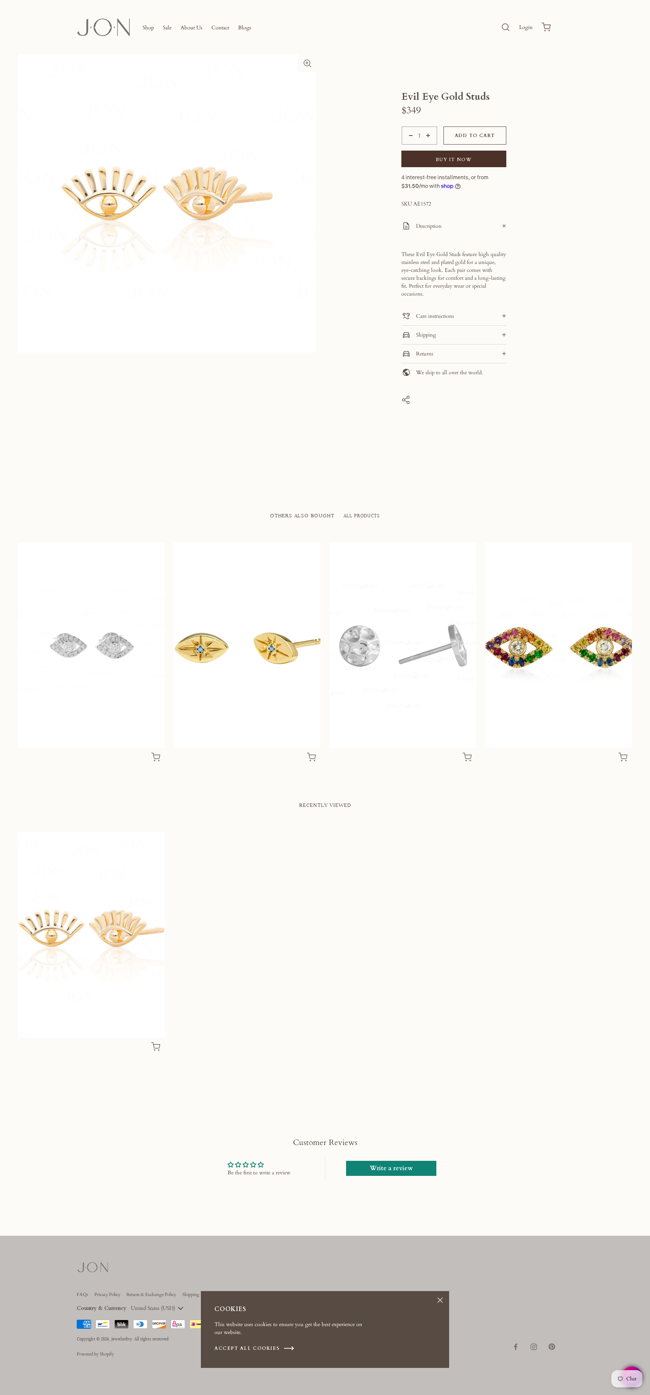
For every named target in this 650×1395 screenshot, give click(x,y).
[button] (307, 63)
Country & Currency (101, 1308)
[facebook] (516, 1347)
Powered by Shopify (95, 1354)
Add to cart (475, 136)
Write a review (391, 1168)
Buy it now (454, 160)
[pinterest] (552, 1347)
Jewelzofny (121, 1339)
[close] (506, 27)
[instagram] (534, 1347)
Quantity (411, 148)
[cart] (546, 27)
